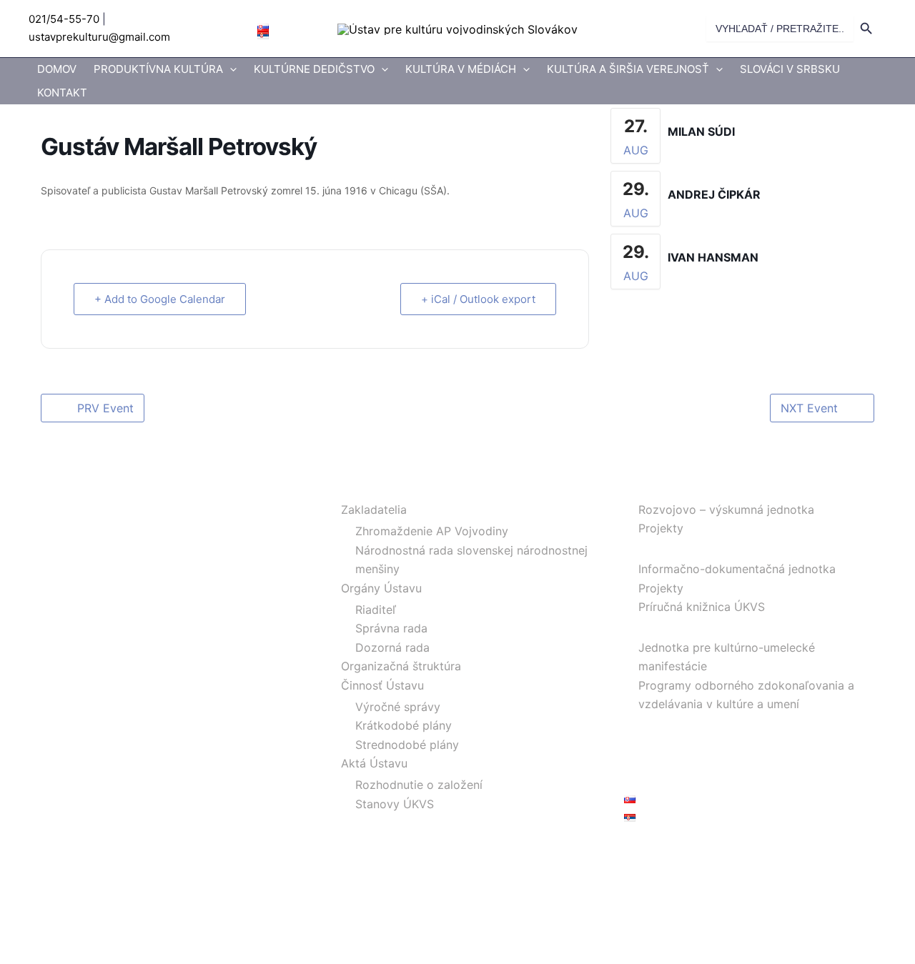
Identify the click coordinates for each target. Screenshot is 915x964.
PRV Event (105, 408)
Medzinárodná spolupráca (694, 722)
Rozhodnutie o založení (419, 784)
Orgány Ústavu (381, 588)
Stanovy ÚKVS (394, 804)
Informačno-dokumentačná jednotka (737, 569)
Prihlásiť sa (653, 850)
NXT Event (809, 408)
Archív (641, 742)
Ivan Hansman (713, 257)
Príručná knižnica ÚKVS (701, 607)
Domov (56, 69)
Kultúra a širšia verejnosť (628, 69)
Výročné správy (397, 707)
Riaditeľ (375, 609)
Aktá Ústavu (374, 763)
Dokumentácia (663, 547)
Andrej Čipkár (714, 194)
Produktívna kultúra (158, 69)
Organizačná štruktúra (401, 666)
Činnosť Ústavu (382, 685)
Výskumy (648, 488)
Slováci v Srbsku (790, 69)
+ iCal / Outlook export (478, 299)
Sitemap (646, 779)
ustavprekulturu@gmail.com (99, 37)
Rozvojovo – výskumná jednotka (726, 509)
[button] (230, 69)
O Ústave (352, 488)
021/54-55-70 (64, 19)
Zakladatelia (374, 509)
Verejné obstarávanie (681, 760)
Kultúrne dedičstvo (314, 69)
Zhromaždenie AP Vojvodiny (431, 531)
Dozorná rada (392, 647)
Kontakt (62, 92)
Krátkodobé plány (403, 725)
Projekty (660, 528)
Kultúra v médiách (460, 69)
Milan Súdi (701, 131)
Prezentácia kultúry (676, 625)
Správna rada (391, 628)
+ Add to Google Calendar (159, 299)
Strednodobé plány (407, 744)
